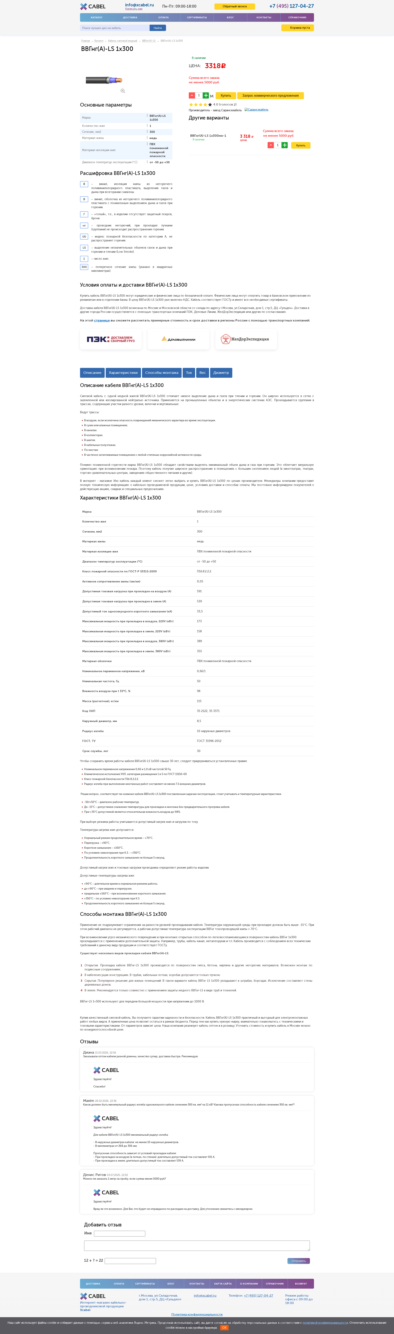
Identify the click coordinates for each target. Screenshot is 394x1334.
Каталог (96, 17)
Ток (189, 372)
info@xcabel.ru (139, 4)
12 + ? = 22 (93, 1260)
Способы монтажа (161, 372)
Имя (88, 1233)
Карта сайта (223, 1283)
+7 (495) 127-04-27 (258, 1295)
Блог (230, 17)
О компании (249, 1283)
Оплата (163, 17)
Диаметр (221, 372)
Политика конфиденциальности (197, 1314)
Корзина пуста (299, 28)
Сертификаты (197, 17)
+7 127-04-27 (291, 6)
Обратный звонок (235, 6)
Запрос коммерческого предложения (270, 95)
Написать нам (133, 9)
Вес (202, 372)
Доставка (130, 17)
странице (102, 320)
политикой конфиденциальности (325, 1323)
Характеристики (123, 372)
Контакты (264, 17)
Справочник (297, 17)
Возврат (301, 1283)
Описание (92, 372)
